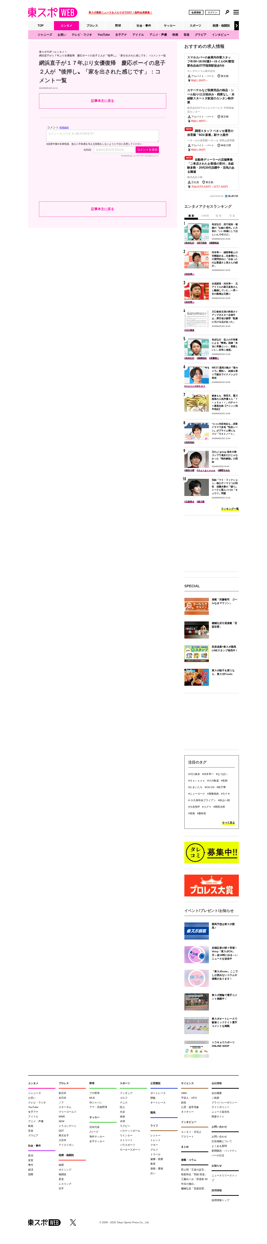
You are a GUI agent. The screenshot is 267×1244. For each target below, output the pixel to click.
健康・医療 (156, 1159)
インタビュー (220, 34)
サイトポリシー (220, 1107)
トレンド (155, 1140)
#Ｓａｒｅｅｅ (196, 780)
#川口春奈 (189, 330)
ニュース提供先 (220, 1111)
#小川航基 (213, 780)
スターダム (65, 1107)
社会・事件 (144, 25)
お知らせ (217, 1165)
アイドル (138, 34)
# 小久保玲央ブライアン (202, 800)
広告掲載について (222, 1141)
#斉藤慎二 (214, 358)
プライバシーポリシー (224, 1102)
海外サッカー (97, 1136)
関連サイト (218, 1116)
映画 (175, 34)
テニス (124, 1102)
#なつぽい (222, 774)
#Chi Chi (210, 787)
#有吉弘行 (189, 243)
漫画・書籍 (156, 1168)
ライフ (154, 1125)
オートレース (158, 1102)
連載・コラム (188, 1159)
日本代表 (94, 1127)
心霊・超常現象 (190, 1107)
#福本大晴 (189, 470)
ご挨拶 (215, 1097)
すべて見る (228, 822)
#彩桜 (224, 780)
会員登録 (196, 12)
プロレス (92, 25)
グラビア (201, 34)
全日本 (62, 1097)
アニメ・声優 (158, 34)
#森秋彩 (201, 813)
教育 (152, 1163)
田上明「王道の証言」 (194, 1169)
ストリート (126, 1140)
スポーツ (195, 25)
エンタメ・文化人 (191, 1131)
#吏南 (191, 813)
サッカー (169, 25)
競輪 (152, 1097)
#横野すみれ (224, 470)
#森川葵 (201, 501)
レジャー (155, 1135)
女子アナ (121, 34)
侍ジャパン (95, 1102)
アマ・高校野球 (98, 1107)
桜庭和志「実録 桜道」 (194, 1174)
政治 (30, 1155)
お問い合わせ (219, 1136)
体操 (122, 1116)
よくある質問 (219, 1146)
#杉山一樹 (224, 800)
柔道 (61, 1179)
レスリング (65, 1183)
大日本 (62, 1140)
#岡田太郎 (219, 806)
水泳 (122, 1111)
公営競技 (155, 1083)
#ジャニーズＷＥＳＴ (194, 386)
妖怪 (183, 1102)
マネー (154, 1144)
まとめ (185, 1146)
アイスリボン (66, 1144)
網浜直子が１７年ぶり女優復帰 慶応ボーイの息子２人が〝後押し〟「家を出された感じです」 (93, 55)
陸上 (122, 1107)
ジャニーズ (45, 34)
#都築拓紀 (214, 243)
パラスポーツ (127, 1144)
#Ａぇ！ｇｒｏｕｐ (206, 470)
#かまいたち (195, 787)
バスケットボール (130, 1130)
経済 (30, 1169)
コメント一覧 (158, 55)
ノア (61, 1102)
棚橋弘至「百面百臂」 (194, 1188)
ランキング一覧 (230, 508)
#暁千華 (221, 787)
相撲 (61, 1164)
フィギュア (126, 1093)
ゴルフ (124, 1097)
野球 (118, 25)
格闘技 (62, 1174)
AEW (61, 1121)
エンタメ (66, 25)
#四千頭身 (202, 243)
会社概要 (217, 1093)
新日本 (62, 1093)
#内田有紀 (189, 442)
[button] (236, 25)
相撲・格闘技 (221, 25)
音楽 (186, 34)
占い (152, 1173)
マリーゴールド (67, 1111)
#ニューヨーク (196, 793)
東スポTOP (45, 51)
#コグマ (206, 806)
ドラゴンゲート (67, 1126)
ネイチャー (187, 1111)
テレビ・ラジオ (82, 34)
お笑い (62, 34)
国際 (30, 1174)
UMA (184, 1093)
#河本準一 (189, 274)
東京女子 (64, 1135)
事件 (30, 1164)
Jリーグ (93, 1131)
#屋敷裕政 (213, 793)
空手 (61, 1188)
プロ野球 (94, 1093)
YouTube (104, 34)
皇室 (30, 1160)
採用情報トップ (220, 1200)
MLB (92, 1097)
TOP (41, 25)
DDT (61, 1130)
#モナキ (225, 793)
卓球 (122, 1121)
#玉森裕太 (189, 501)
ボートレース (158, 1093)
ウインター (126, 1135)
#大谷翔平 (194, 806)
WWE (62, 1116)
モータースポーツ (130, 1149)
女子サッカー (97, 1141)
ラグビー (125, 1126)
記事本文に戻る (102, 101)
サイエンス (187, 1083)
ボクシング (65, 1169)
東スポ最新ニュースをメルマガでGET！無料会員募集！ (120, 12)
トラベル (155, 1154)
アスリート (187, 1136)
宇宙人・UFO (189, 1097)
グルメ (154, 1149)
